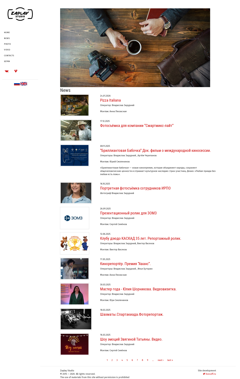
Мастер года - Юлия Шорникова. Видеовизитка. (138, 289)
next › (160, 360)
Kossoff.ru (210, 374)
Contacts (9, 55)
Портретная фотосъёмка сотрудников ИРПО (135, 188)
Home (7, 32)
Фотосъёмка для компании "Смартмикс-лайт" (136, 125)
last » (170, 360)
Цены (7, 61)
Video (7, 50)
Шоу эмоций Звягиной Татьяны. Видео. (131, 339)
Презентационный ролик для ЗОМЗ (128, 213)
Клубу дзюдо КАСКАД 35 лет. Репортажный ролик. (140, 238)
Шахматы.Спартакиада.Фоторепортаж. (131, 314)
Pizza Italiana (110, 100)
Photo (7, 44)
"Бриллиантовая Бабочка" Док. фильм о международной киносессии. (155, 150)
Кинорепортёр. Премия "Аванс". (125, 263)
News (7, 38)
